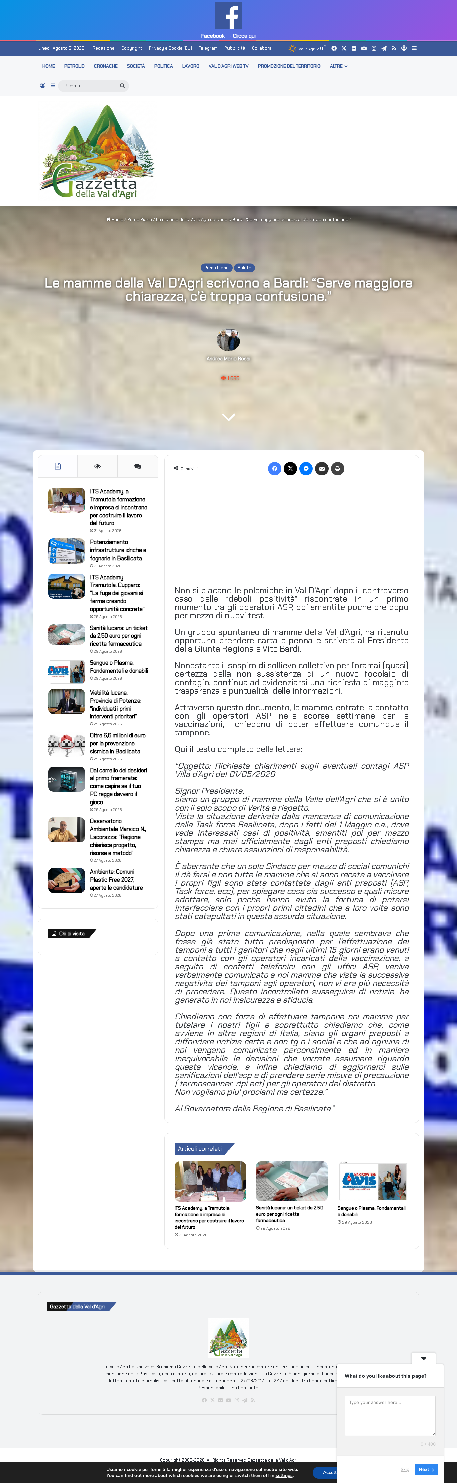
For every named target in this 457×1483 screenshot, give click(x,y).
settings (284, 1476)
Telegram (208, 48)
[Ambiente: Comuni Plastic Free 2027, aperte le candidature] (66, 880)
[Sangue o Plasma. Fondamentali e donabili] (373, 1181)
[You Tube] (228, 1400)
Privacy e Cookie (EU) (170, 48)
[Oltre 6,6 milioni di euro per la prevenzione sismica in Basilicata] (66, 744)
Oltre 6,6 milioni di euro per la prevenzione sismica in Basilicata (118, 743)
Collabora (262, 48)
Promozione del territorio (289, 66)
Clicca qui (244, 35)
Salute (244, 268)
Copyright (131, 48)
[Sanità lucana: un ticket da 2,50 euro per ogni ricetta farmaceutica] (291, 1181)
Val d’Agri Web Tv (229, 66)
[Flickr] (220, 1400)
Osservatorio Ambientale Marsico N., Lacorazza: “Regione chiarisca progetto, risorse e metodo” (118, 836)
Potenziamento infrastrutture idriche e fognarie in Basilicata (118, 550)
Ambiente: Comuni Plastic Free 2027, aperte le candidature (116, 879)
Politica (163, 66)
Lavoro (190, 66)
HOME (48, 66)
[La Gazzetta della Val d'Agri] (97, 151)
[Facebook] (274, 468)
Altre (336, 66)
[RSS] (253, 1400)
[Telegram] (245, 1400)
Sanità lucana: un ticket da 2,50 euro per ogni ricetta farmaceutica (289, 1214)
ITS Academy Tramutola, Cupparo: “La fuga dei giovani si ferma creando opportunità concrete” (117, 593)
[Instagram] (237, 1400)
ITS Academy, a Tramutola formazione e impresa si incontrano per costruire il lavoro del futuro (209, 1217)
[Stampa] (337, 468)
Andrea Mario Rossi (228, 358)
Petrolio (74, 66)
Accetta (331, 1472)
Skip (405, 1469)
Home (116, 219)
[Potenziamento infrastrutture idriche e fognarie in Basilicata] (66, 551)
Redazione (104, 48)
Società (136, 66)
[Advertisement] (293, 150)
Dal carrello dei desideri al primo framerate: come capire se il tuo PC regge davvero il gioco (118, 786)
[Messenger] (306, 468)
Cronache (106, 66)
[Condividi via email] (322, 468)
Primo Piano (139, 219)
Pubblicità (234, 48)
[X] (290, 468)
